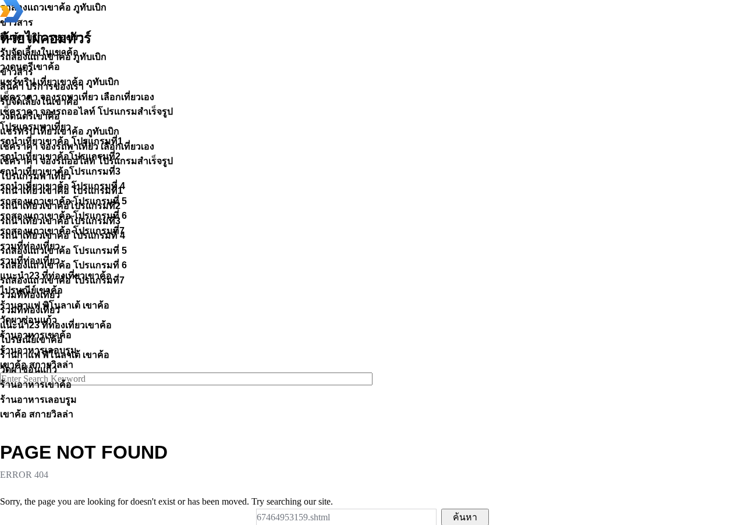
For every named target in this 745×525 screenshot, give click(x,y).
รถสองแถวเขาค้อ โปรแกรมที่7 (62, 280)
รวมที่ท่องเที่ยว (30, 295)
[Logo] (11, 19)
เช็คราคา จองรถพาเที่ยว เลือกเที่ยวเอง (77, 146)
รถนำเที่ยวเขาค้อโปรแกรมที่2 (60, 206)
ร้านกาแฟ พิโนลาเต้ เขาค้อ (54, 355)
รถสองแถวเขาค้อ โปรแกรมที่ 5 (63, 251)
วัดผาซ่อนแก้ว (28, 369)
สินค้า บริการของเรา (42, 86)
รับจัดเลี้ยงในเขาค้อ (39, 102)
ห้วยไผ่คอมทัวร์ (45, 38)
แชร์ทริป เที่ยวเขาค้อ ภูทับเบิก (59, 131)
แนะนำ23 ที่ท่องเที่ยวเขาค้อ (56, 325)
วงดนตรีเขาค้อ (30, 116)
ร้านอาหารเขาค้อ (36, 384)
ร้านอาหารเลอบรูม (38, 400)
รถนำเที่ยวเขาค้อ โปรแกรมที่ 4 (62, 235)
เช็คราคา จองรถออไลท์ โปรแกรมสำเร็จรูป (86, 161)
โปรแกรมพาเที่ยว (35, 176)
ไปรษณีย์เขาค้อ (31, 340)
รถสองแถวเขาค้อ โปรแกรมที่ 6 (63, 265)
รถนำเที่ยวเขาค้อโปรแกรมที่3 (60, 221)
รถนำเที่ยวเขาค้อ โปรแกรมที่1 (61, 191)
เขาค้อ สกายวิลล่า (36, 414)
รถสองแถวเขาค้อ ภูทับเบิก (53, 57)
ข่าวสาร (16, 72)
